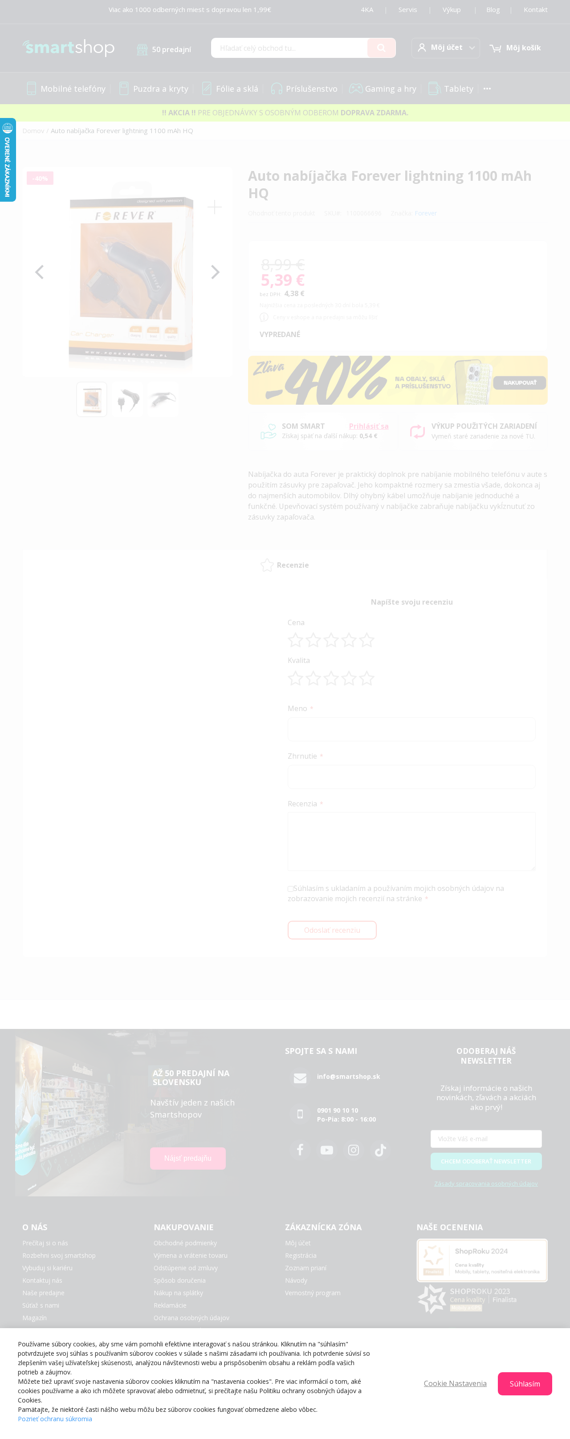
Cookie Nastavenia (455, 1383)
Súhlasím (525, 1384)
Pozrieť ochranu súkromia (55, 1419)
